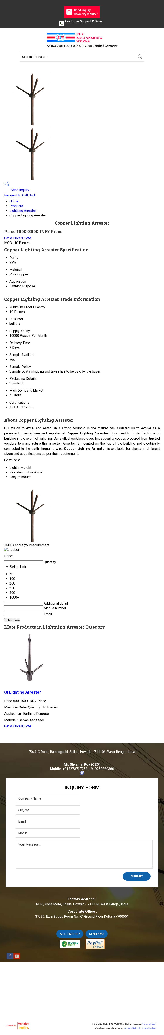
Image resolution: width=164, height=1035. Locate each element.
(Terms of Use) (149, 1024)
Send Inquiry (19, 190)
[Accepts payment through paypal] (95, 948)
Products (16, 206)
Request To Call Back (20, 195)
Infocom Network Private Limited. (140, 1028)
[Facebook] (10, 958)
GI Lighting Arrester (22, 692)
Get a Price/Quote (17, 238)
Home (13, 201)
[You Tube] (16, 958)
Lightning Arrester (22, 211)
